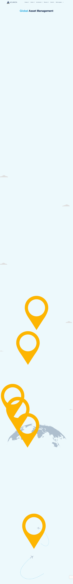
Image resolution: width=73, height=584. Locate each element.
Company (26, 2)
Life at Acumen (38, 2)
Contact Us (52, 2)
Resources (46, 2)
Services (32, 2)
